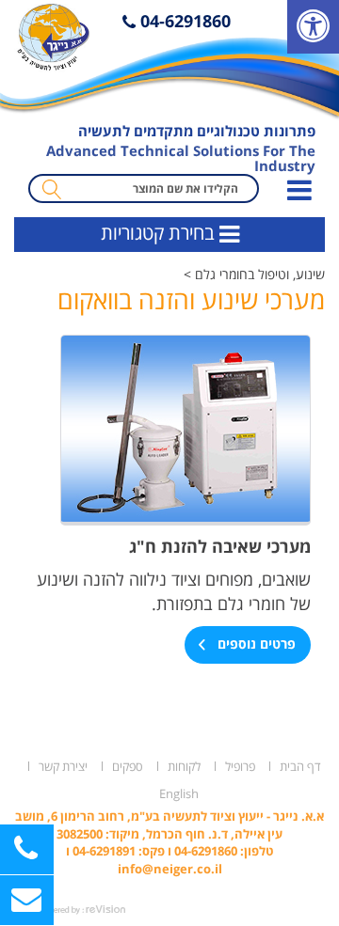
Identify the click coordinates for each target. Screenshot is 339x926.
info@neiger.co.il (170, 868)
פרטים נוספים (255, 643)
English (179, 793)
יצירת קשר (63, 766)
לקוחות (184, 766)
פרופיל (240, 766)
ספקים (127, 766)
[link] (313, 27)
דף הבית (300, 766)
